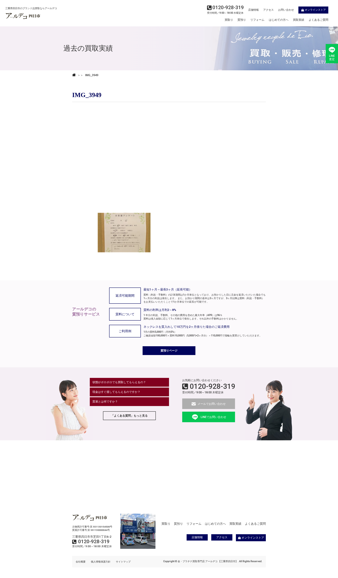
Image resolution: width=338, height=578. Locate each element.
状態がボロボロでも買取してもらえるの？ (119, 382)
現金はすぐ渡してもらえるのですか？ (116, 392)
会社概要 (81, 561)
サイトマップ (123, 561)
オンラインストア (315, 9)
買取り (229, 19)
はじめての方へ (279, 19)
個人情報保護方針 (101, 561)
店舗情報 (253, 9)
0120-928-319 (212, 386)
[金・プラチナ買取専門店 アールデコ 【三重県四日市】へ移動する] (74, 75)
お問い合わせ (286, 9)
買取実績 (298, 19)
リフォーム (257, 19)
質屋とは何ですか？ (105, 401)
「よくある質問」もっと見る (129, 415)
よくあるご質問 (318, 19)
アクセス (268, 9)
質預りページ (169, 350)
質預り (241, 19)
